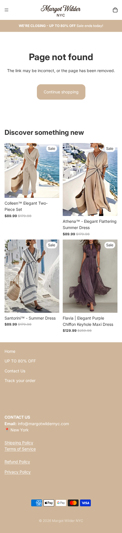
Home (10, 351)
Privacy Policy (18, 472)
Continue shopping (61, 91)
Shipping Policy (19, 442)
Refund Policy (17, 461)
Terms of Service (20, 449)
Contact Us (15, 370)
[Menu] (6, 9)
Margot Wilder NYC (67, 521)
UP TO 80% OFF (20, 361)
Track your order (20, 380)
